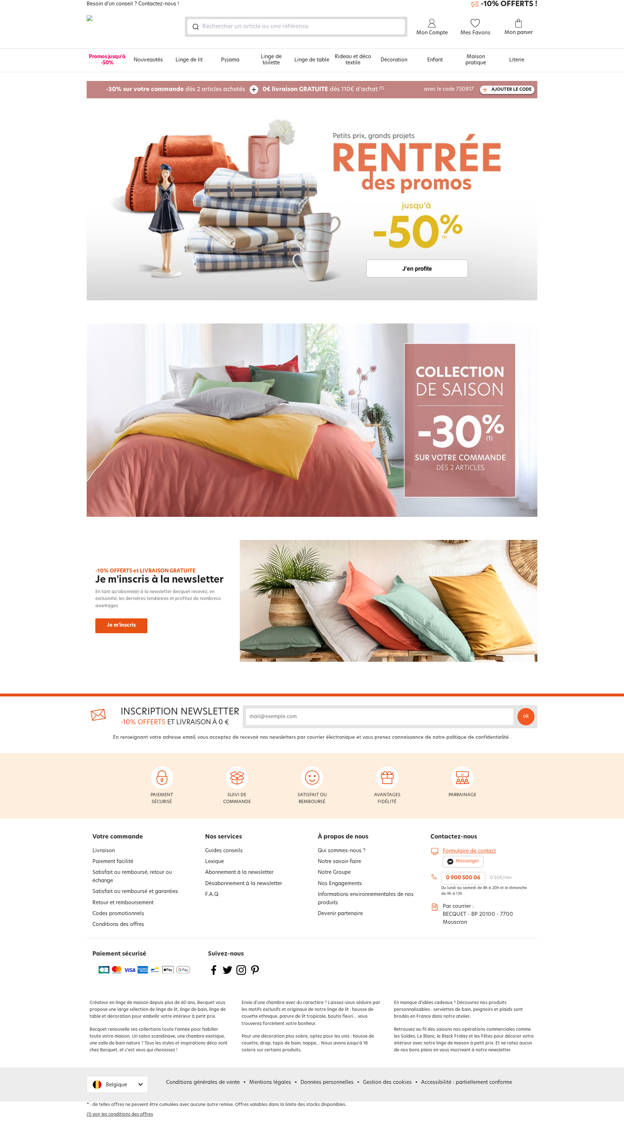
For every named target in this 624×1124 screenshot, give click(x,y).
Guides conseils (224, 851)
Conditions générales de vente (203, 1082)
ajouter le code (511, 89)
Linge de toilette (271, 60)
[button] (117, 1084)
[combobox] (296, 27)
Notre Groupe (334, 872)
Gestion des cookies (387, 1082)
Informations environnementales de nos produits (365, 898)
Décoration (394, 60)
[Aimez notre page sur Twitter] (227, 974)
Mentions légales (270, 1082)
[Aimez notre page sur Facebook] (214, 974)
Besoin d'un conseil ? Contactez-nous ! (133, 4)
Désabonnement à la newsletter (243, 884)
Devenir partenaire (340, 914)
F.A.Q (211, 894)
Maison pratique (475, 60)
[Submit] (195, 27)
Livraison (103, 851)
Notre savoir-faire (339, 862)
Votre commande (117, 837)
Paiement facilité (112, 862)
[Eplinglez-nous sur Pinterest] (255, 974)
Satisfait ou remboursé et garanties (135, 892)
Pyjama (230, 60)
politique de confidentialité (477, 737)
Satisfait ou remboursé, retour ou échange (132, 876)
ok (526, 716)
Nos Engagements (340, 884)
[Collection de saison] (312, 420)
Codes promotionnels (118, 914)
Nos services (223, 837)
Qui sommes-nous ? (341, 851)
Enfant (435, 60)
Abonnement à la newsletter (239, 872)
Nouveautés (148, 60)
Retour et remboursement (122, 903)
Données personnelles (327, 1082)
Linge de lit (189, 60)
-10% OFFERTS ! (509, 4)
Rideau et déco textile (353, 60)
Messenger (467, 861)
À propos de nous (343, 837)
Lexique (214, 862)
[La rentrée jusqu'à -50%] (312, 203)
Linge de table (311, 60)
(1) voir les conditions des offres (120, 1114)
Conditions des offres (118, 924)
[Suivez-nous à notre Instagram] (241, 974)
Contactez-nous (453, 837)
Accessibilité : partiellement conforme (466, 1082)
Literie (516, 60)
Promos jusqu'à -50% (107, 60)
